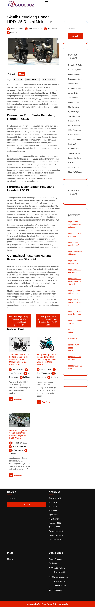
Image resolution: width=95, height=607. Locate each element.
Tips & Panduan (55, 590)
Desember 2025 (56, 531)
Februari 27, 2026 (20, 443)
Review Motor (60, 586)
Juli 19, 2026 (18, 370)
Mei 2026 (53, 511)
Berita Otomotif (55, 559)
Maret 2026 (54, 519)
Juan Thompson (35, 29)
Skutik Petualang (49, 79)
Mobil (51, 567)
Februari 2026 (55, 523)
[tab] (46, 3)
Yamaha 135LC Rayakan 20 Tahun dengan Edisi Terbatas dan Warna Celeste (75, 93)
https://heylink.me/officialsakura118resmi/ (75, 281)
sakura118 (72, 339)
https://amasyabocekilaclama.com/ (75, 302)
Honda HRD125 (32, 79)
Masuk (10, 559)
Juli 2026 (53, 502)
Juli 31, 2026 (46, 370)
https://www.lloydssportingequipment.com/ (75, 224)
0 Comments (18, 450)
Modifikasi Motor (61, 577)
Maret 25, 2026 (16, 29)
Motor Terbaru (60, 581)
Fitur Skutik (18, 79)
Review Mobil (59, 572)
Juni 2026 (53, 506)
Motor (21, 74)
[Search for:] (75, 29)
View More (15, 399)
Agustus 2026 (55, 498)
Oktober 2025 (55, 539)
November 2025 (56, 535)
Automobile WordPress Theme (39, 604)
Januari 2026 (54, 527)
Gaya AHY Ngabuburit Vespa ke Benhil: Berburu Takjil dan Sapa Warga (19, 434)
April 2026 (53, 515)
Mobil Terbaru (59, 568)
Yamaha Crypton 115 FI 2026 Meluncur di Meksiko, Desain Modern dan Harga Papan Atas (19, 359)
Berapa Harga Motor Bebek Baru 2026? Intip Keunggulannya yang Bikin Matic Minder (46, 359)
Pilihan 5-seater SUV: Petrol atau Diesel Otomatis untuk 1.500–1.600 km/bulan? (75, 134)
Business (53, 563)
